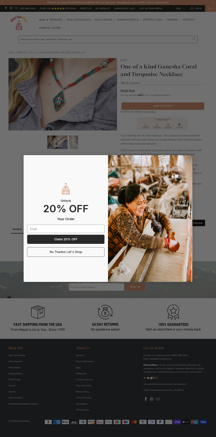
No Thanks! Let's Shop (66, 252)
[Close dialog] (188, 159)
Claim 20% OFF (65, 239)
